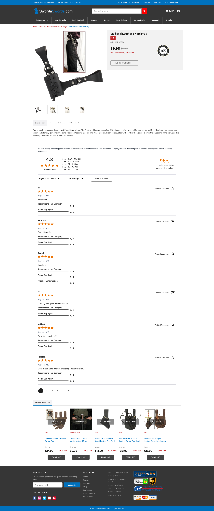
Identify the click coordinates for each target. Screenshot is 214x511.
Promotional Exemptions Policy (118, 480)
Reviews (86, 480)
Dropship (146, 2)
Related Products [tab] (42, 402)
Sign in (167, 2)
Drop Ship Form (114, 495)
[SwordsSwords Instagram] (39, 498)
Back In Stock (78, 20)
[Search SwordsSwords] (144, 11)
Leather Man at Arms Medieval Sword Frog (78, 440)
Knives (106, 20)
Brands (169, 20)
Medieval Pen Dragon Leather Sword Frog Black (129, 440)
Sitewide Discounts (77, 123)
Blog (85, 487)
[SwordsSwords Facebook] (34, 498)
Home (85, 477)
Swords (94, 20)
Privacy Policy (114, 476)
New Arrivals (60, 20)
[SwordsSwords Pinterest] (54, 498)
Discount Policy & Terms (118, 472)
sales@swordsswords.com (44, 2)
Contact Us (76, 2)
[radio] (71, 159)
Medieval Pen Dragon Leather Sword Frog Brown (155, 440)
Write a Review (101, 178)
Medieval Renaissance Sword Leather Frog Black (105, 440)
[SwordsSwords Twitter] (44, 498)
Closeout (155, 20)
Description (40, 123)
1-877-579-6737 (63, 2)
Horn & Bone (121, 20)
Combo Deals (139, 20)
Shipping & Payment (116, 488)
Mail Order (157, 2)
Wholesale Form (114, 492)
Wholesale (135, 2)
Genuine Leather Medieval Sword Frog (55, 440)
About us (86, 483)
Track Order (88, 497)
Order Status (123, 2)
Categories (41, 20)
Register (175, 2)
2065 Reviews (52, 169)
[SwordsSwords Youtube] (49, 498)
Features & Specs (57, 123)
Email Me (56, 457)
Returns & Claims (115, 485)
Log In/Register (89, 493)
